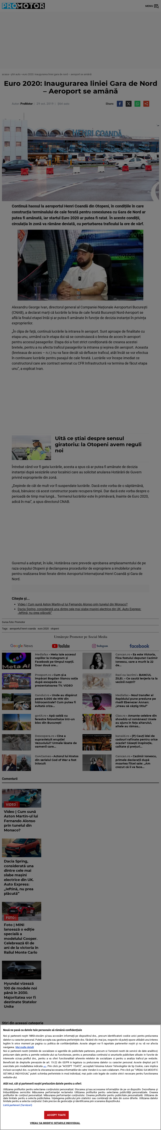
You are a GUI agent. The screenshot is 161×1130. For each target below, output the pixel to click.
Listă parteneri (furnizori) (17, 1105)
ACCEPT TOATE (56, 1114)
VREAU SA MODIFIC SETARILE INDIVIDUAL (55, 1123)
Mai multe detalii (25, 1047)
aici (44, 1066)
